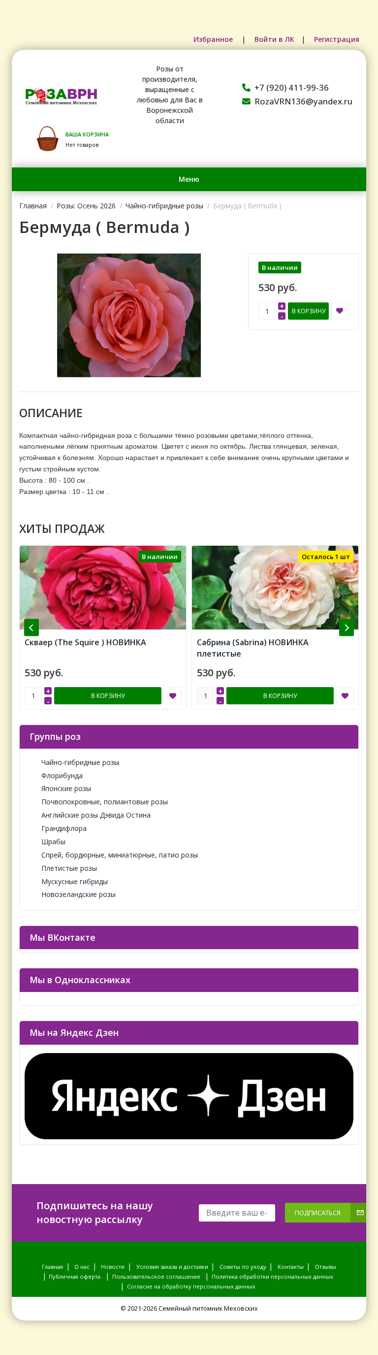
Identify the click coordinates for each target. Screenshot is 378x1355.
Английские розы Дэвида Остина (96, 815)
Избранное (214, 39)
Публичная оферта (74, 1276)
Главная (33, 205)
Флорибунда (62, 775)
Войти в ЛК (274, 39)
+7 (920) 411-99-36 (291, 87)
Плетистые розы (69, 868)
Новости (113, 1266)
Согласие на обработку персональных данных (191, 1286)
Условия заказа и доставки (172, 1266)
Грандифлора (64, 828)
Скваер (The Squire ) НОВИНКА (85, 642)
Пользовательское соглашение (156, 1276)
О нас (82, 1266)
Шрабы (53, 841)
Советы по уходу (243, 1266)
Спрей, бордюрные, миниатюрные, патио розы (119, 854)
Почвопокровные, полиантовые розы (104, 801)
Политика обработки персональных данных (272, 1276)
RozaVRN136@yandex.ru (303, 101)
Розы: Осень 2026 (86, 205)
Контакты (291, 1266)
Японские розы (66, 788)
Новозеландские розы (78, 894)
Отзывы (325, 1266)
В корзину (308, 311)
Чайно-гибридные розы (164, 205)
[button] (31, 627)
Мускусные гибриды (74, 881)
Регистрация (336, 39)
